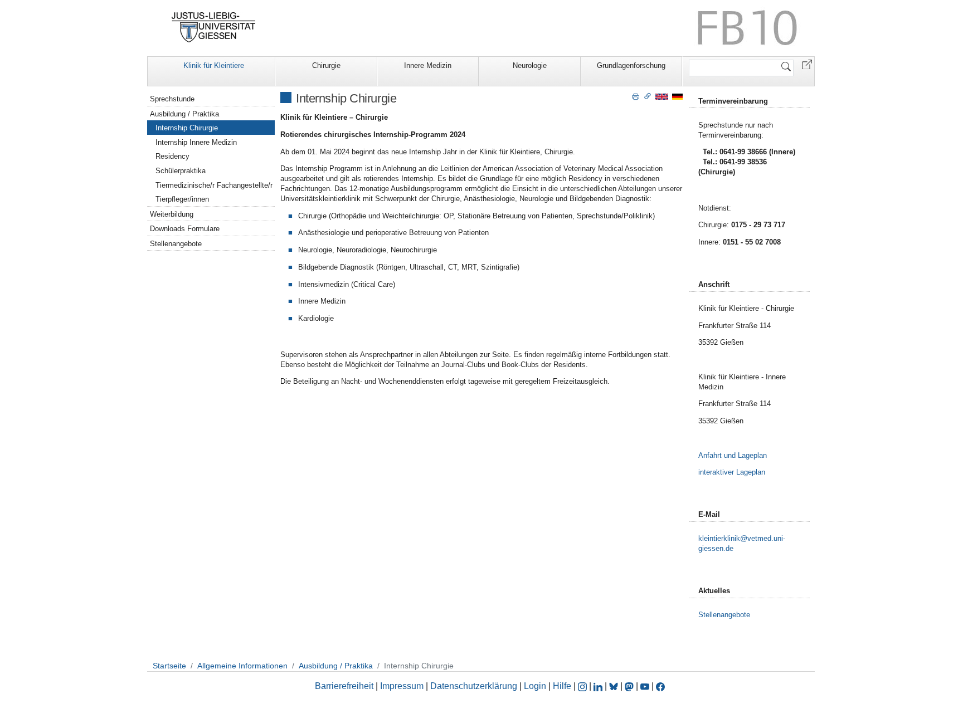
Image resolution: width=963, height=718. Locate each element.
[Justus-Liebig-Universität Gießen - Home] (214, 27)
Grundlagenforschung (631, 65)
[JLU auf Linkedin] (599, 686)
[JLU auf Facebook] (660, 686)
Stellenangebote (176, 244)
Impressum (402, 686)
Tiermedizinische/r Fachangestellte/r (214, 185)
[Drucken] (635, 95)
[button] (807, 64)
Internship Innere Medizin (196, 142)
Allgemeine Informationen (242, 665)
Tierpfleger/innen (182, 199)
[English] (661, 96)
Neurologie (530, 65)
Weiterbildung (171, 214)
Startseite (169, 665)
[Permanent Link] (647, 95)
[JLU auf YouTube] (644, 686)
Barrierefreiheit (344, 686)
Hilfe (562, 686)
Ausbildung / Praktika (184, 114)
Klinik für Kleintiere (213, 65)
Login (536, 686)
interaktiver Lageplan (731, 472)
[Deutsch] (677, 96)
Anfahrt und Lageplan (732, 455)
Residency (172, 156)
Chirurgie (326, 65)
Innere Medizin (427, 65)
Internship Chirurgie (186, 128)
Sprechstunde (172, 99)
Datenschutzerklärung (473, 686)
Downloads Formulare (185, 228)
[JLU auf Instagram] (583, 686)
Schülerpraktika (180, 171)
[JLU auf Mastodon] (630, 686)
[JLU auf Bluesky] (614, 686)
